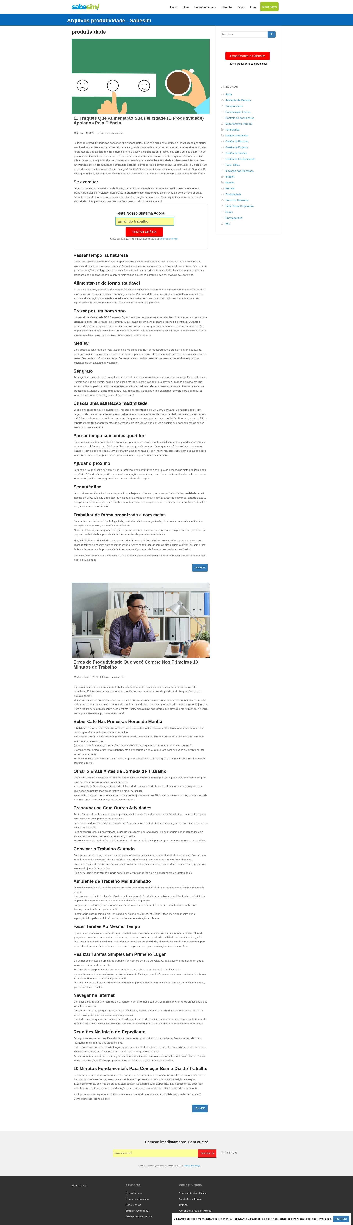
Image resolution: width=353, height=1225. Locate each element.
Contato (227, 7)
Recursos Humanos (236, 200)
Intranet (229, 176)
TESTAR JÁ (207, 1153)
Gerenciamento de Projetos (195, 1210)
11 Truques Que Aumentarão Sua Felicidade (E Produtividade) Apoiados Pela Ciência (139, 120)
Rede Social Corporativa (239, 206)
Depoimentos (133, 1204)
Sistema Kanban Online (193, 1193)
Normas (230, 188)
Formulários (232, 129)
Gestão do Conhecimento (240, 159)
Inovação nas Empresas (239, 170)
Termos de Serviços (137, 1198)
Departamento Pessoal (238, 123)
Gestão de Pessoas (236, 141)
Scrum (229, 211)
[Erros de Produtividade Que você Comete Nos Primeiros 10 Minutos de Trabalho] (141, 620)
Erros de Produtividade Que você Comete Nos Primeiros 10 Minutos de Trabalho (136, 664)
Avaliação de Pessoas (238, 100)
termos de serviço (169, 239)
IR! (271, 34)
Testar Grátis (144, 232)
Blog (186, 7)
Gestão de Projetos (236, 147)
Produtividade (233, 194)
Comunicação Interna (237, 111)
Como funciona (204, 7)
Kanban (229, 182)
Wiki (227, 223)
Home (173, 7)
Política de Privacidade (139, 1216)
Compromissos (234, 106)
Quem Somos (134, 1193)
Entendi (341, 1218)
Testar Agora (269, 6)
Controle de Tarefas (190, 1198)
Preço (241, 7)
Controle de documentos (239, 117)
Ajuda (228, 94)
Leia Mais (200, 567)
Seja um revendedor (137, 1210)
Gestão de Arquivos (236, 135)
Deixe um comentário (111, 133)
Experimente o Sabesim (247, 56)
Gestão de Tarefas (236, 153)
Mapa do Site (79, 1185)
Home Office (232, 164)
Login (253, 7)
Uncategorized (233, 217)
